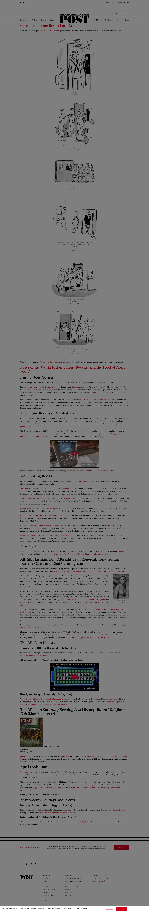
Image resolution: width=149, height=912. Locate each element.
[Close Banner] (145, 909)
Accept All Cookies (121, 909)
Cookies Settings (110, 909)
